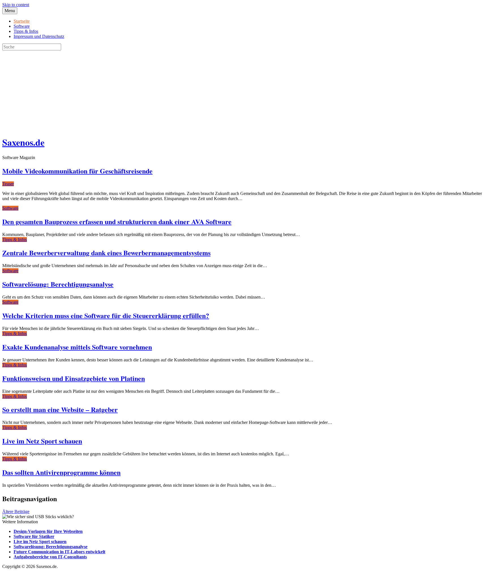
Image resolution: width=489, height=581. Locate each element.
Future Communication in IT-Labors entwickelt (59, 551)
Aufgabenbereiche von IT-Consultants (50, 556)
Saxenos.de (23, 142)
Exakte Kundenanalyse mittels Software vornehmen (77, 347)
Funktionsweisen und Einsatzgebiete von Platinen (73, 378)
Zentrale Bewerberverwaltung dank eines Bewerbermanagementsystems (106, 253)
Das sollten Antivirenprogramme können (61, 472)
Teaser (8, 183)
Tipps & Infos (26, 31)
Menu (10, 10)
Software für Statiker (34, 536)
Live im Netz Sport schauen (42, 441)
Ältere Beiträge (15, 511)
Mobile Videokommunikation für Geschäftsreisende (77, 171)
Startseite (22, 21)
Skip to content (15, 4)
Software (22, 26)
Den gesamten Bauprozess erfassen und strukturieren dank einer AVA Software (116, 221)
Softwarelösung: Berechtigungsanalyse (57, 284)
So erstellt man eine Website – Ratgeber (60, 409)
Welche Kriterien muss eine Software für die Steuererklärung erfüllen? (105, 315)
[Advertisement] (172, 90)
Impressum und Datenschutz (39, 36)
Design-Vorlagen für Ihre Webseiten (48, 531)
